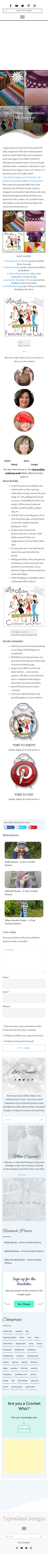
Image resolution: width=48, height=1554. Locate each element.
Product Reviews (30, 1387)
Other (13, 1381)
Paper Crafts (34, 1381)
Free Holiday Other (8, 1356)
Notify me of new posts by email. (19, 1041)
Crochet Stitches (8, 1344)
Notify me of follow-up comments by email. (24, 1035)
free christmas (7, 1350)
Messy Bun (34, 1368)
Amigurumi (18, 1331)
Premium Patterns (16, 1387)
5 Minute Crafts (7, 1331)
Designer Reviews (21, 1344)
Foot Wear (39, 1344)
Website (6, 1006)
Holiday (5, 1368)
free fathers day (19, 1350)
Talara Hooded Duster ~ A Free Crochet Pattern (24, 912)
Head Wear (24, 1362)
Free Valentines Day (32, 1356)
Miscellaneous (7, 1374)
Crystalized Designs (12, 177)
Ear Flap (31, 1344)
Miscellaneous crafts (21, 1374)
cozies (29, 1337)
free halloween (31, 1350)
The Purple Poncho (34, 181)
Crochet (36, 1337)
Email (6, 991)
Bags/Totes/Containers (9, 1337)
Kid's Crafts (24, 1368)
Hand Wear (15, 1362)
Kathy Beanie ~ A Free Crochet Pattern (23, 854)
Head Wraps (34, 1362)
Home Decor (14, 1368)
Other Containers (23, 1381)
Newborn (5, 1381)
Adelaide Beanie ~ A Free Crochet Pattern (23, 883)
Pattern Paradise (29, 177)
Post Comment (24, 1048)
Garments (6, 1362)
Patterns (5, 1387)
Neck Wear (33, 1374)
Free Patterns (20, 1356)
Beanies (22, 1337)
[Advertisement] (24, 44)
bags (27, 1331)
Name (6, 977)
